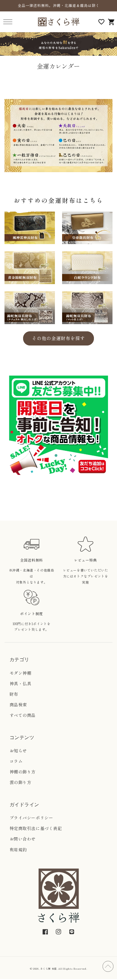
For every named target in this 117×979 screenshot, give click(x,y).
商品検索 (18, 705)
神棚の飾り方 (23, 772)
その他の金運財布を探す (58, 338)
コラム (16, 761)
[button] (8, 22)
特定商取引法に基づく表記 (36, 828)
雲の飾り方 (21, 782)
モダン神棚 (21, 673)
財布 (14, 694)
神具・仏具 (21, 683)
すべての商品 (23, 715)
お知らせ (18, 751)
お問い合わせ (23, 839)
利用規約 (18, 850)
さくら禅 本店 (48, 968)
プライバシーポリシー (31, 818)
